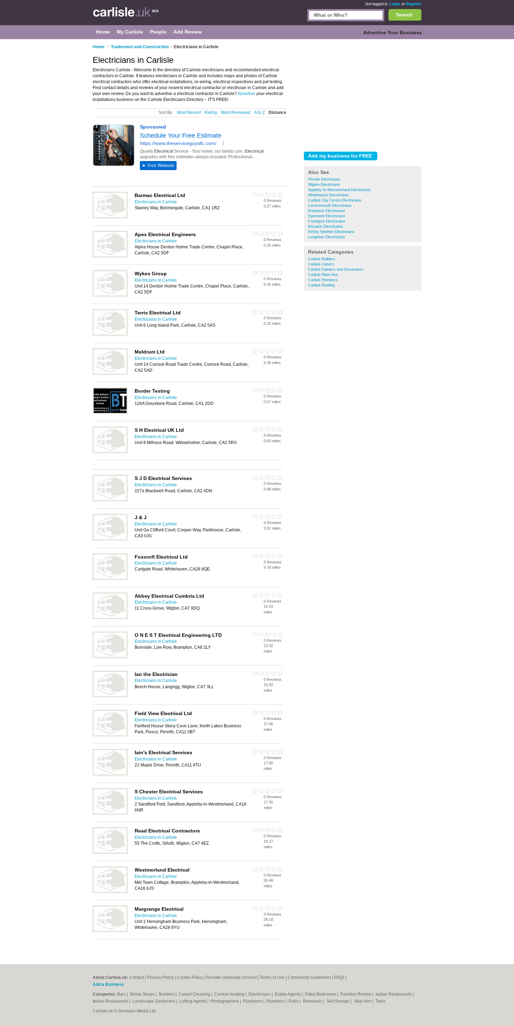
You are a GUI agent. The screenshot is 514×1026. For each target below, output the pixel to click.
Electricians (260, 994)
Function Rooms (356, 994)
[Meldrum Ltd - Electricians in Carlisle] (110, 373)
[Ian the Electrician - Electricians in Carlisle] (110, 695)
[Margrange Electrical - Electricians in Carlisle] (110, 930)
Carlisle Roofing (321, 285)
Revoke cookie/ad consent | (233, 977)
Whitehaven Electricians (328, 195)
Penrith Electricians (324, 179)
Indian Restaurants (394, 994)
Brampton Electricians (326, 211)
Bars (122, 994)
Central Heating (229, 994)
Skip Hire (363, 1001)
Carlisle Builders (321, 259)
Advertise (246, 93)
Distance (277, 112)
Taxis (380, 1001)
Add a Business (108, 984)
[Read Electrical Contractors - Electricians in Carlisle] (110, 852)
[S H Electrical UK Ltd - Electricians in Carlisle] (110, 451)
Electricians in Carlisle (156, 201)
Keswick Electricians (325, 226)
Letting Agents (193, 1001)
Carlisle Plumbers (323, 280)
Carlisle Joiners (321, 264)
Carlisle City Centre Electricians (335, 200)
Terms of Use (272, 977)
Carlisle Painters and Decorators (335, 269)
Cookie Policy (190, 977)
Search (404, 14)
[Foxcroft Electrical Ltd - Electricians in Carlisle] (110, 578)
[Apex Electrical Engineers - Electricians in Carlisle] (110, 256)
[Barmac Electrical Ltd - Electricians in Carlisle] (110, 216)
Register (413, 4)
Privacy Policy (160, 977)
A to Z (259, 112)
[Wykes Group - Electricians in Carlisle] (110, 295)
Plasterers (253, 1001)
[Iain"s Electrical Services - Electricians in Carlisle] (110, 774)
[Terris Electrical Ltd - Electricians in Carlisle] (110, 334)
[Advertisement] (362, 94)
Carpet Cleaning (195, 994)
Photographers (225, 1001)
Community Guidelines (309, 977)
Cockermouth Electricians (330, 205)
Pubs (294, 1001)
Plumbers (276, 1001)
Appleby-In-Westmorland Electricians (339, 190)
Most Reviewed (235, 112)
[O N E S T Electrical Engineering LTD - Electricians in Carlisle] (110, 656)
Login (395, 4)
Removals (313, 1001)
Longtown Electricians (326, 237)
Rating (211, 112)
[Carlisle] (128, 16)
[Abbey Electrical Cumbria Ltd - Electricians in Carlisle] (110, 617)
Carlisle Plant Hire (323, 274)
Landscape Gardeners (154, 1001)
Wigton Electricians (324, 184)
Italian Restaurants (111, 1001)
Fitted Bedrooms (321, 994)
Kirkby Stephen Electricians (331, 232)
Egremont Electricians (326, 216)
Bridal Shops (143, 994)
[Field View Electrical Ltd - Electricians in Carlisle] (110, 735)
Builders (167, 994)
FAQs (339, 977)
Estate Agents (288, 994)
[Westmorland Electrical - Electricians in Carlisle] (110, 891)
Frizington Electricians (326, 221)
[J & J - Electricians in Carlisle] (110, 539)
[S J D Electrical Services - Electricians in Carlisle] (110, 499)
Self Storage (338, 1001)
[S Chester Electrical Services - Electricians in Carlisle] (110, 813)
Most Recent (189, 112)
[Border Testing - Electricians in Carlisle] (110, 412)
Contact (136, 977)
